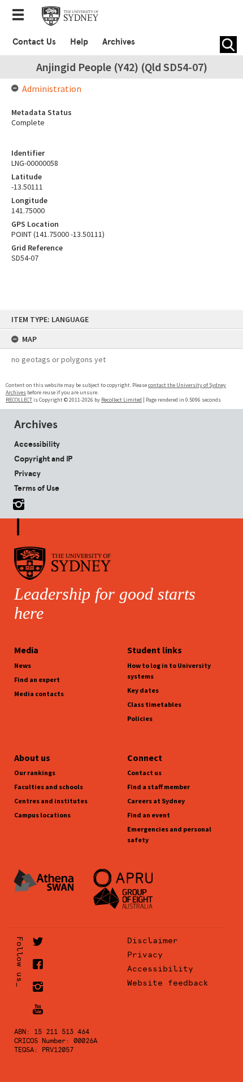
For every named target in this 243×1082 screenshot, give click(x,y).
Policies (140, 718)
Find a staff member (158, 786)
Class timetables (154, 704)
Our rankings (34, 772)
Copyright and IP (43, 458)
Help (79, 42)
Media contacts (39, 693)
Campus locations (42, 815)
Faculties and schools (48, 786)
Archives (118, 42)
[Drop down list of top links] (21, 16)
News (22, 665)
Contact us (144, 772)
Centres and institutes (51, 801)
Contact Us (34, 42)
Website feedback (168, 983)
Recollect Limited (121, 399)
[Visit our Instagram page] (16, 502)
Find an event (148, 815)
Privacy (27, 473)
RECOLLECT (19, 399)
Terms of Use (36, 488)
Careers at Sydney (156, 801)
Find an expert (37, 679)
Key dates (143, 690)
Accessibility (37, 444)
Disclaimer (152, 940)
